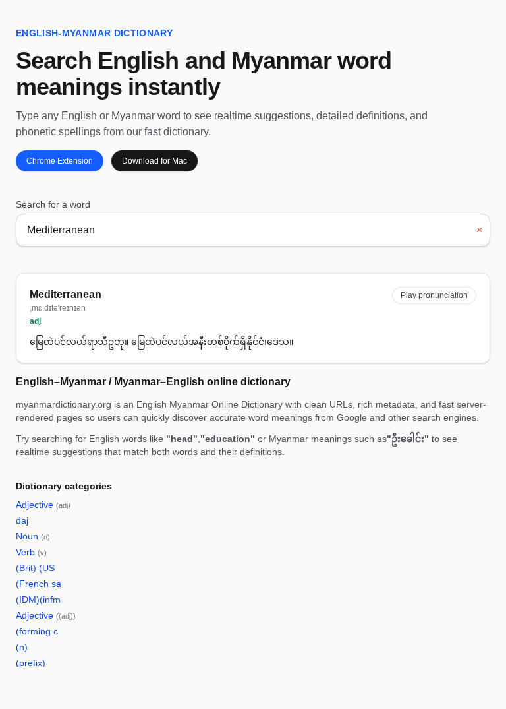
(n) (22, 647)
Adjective (43, 504)
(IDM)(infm (38, 599)
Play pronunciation (434, 295)
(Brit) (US (35, 568)
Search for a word (53, 204)
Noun (33, 536)
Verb (31, 552)
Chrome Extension (59, 161)
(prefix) (30, 663)
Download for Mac (154, 161)
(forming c (37, 631)
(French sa (38, 583)
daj (22, 520)
